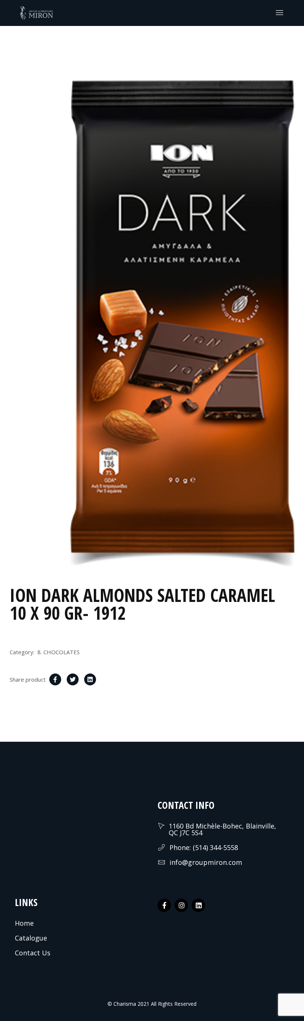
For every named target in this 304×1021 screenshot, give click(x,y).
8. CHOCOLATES (58, 652)
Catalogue (31, 937)
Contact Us (32, 952)
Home (24, 923)
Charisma (124, 1003)
